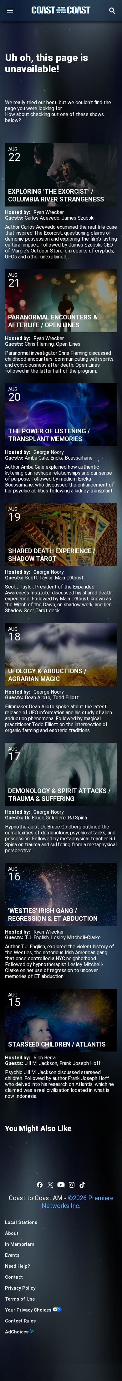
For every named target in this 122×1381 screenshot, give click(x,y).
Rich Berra (44, 1058)
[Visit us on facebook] (39, 1185)
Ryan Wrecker (48, 212)
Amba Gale (36, 458)
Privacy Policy (20, 1288)
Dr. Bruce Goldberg (45, 818)
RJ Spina (77, 818)
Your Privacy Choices (28, 1310)
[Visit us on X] (50, 1185)
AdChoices (16, 1332)
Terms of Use (20, 1299)
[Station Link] (61, 10)
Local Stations (21, 1222)
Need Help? (17, 1266)
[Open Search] (112, 11)
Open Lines (68, 344)
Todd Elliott (66, 698)
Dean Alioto (37, 698)
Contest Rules (20, 1321)
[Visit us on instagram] (71, 1185)
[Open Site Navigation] (10, 11)
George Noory (48, 452)
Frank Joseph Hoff (80, 1063)
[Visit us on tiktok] (82, 1185)
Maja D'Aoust (69, 578)
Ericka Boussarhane (71, 458)
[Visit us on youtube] (61, 1185)
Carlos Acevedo (42, 218)
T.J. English (37, 937)
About (11, 1233)
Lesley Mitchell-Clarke (76, 937)
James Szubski (78, 218)
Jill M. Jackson (41, 1063)
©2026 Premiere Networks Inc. (78, 1202)
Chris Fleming (39, 344)
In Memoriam (19, 1244)
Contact (14, 1277)
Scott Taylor (39, 578)
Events (12, 1255)
